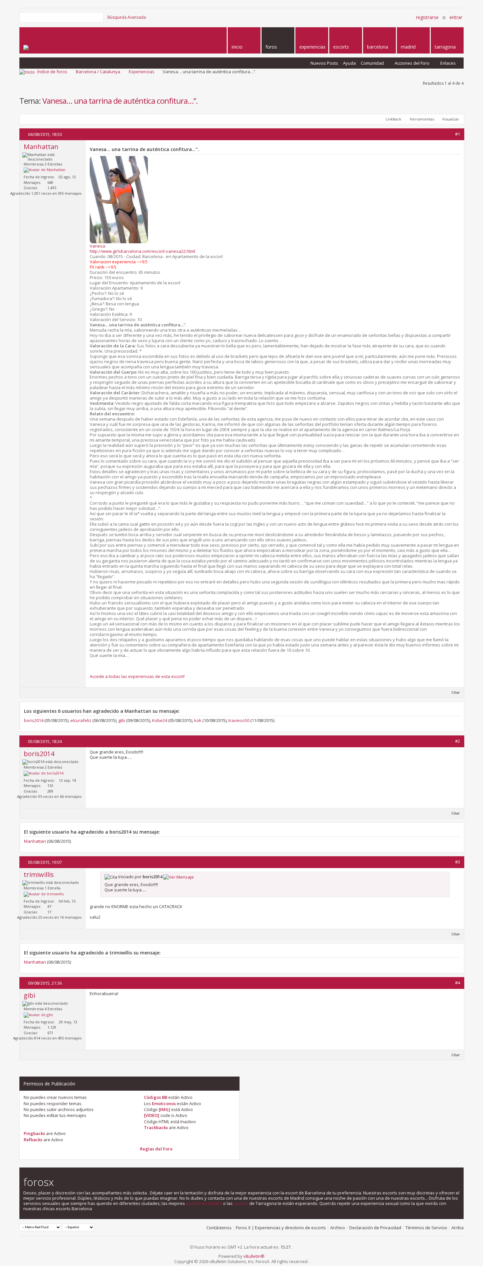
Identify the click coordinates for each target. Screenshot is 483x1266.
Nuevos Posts (324, 63)
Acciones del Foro (412, 63)
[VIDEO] (151, 1115)
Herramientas (422, 119)
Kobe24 (159, 720)
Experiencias (141, 72)
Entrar (455, 17)
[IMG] (164, 1109)
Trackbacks (156, 1127)
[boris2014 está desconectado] (43, 773)
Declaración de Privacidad (375, 1228)
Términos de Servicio (426, 1228)
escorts (241, 1203)
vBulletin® (253, 1256)
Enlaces (448, 63)
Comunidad (372, 63)
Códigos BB (155, 1097)
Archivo (337, 1228)
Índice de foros (52, 72)
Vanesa (97, 246)
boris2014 (33, 720)
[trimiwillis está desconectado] (44, 894)
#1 (457, 134)
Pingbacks (34, 1133)
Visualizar (450, 119)
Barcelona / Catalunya (98, 72)
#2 (457, 741)
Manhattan (35, 841)
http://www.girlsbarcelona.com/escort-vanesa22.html (142, 251)
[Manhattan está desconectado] (44, 170)
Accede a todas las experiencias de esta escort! (137, 676)
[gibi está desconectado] (38, 1015)
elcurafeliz (80, 720)
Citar (455, 692)
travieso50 (238, 720)
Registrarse (427, 17)
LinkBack (393, 119)
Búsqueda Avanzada (126, 17)
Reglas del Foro (156, 1149)
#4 (457, 983)
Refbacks (33, 1140)
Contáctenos (219, 1228)
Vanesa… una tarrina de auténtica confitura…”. (120, 100)
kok (197, 720)
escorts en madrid (204, 1203)
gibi (121, 720)
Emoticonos (164, 1103)
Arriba (457, 1228)
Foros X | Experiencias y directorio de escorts (281, 1228)
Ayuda (349, 63)
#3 (457, 862)
